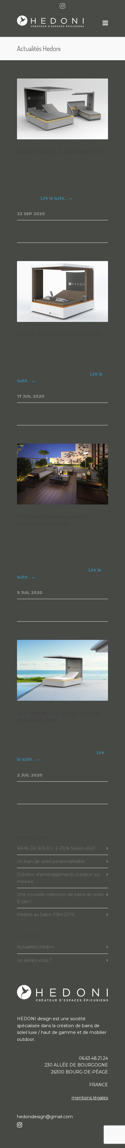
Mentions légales (90, 1098)
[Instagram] (62, 6)
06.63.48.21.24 (93, 1058)
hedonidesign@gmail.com (45, 1116)
